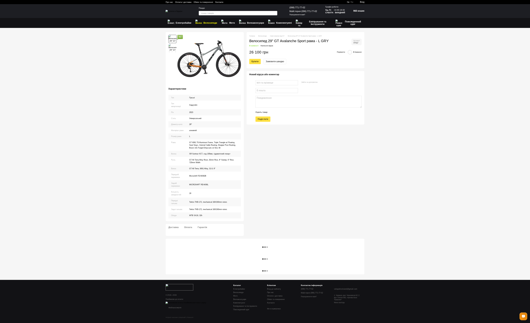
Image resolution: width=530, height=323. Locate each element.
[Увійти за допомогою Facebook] (320, 82)
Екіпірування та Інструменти (317, 22)
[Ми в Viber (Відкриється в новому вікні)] (237, 2)
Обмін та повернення (203, 2)
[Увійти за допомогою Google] (325, 82)
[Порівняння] (337, 2)
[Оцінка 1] (272, 112)
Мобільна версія (174, 308)
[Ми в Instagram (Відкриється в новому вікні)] (230, 2)
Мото (232, 23)
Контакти (219, 2)
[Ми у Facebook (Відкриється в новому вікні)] (227, 2)
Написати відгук (267, 46)
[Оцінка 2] (276, 112)
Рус (352, 2)
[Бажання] (342, 2)
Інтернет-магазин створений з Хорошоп (179, 317)
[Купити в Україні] (179, 287)
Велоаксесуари (255, 23)
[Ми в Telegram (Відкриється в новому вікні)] (234, 2)
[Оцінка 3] (281, 112)
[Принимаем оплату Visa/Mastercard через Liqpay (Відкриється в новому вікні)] (186, 303)
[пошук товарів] (275, 13)
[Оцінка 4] (285, 112)
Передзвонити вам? (297, 15)
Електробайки (183, 23)
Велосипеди (210, 23)
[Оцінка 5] (289, 112)
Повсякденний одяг (353, 22)
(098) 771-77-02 (297, 7)
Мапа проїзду (339, 303)
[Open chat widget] (523, 316)
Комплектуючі (284, 23)
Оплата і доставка (183, 2)
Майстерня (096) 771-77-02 (303, 11)
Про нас (169, 2)
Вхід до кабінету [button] (274, 289)
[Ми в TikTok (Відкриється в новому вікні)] (240, 2)
